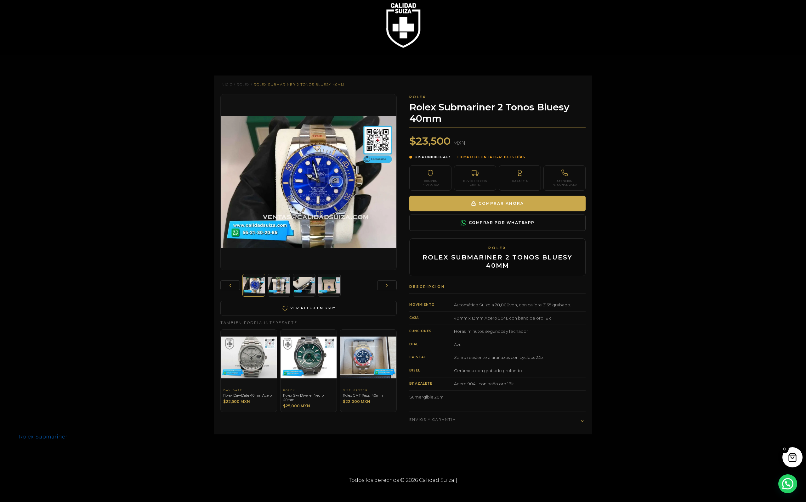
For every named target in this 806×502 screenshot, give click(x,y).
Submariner (51, 437)
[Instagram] (412, 492)
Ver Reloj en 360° (312, 308)
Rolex (243, 84)
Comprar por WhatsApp (502, 222)
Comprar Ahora (501, 203)
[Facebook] (393, 492)
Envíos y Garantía (497, 419)
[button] (787, 483)
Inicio (226, 84)
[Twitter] (403, 492)
